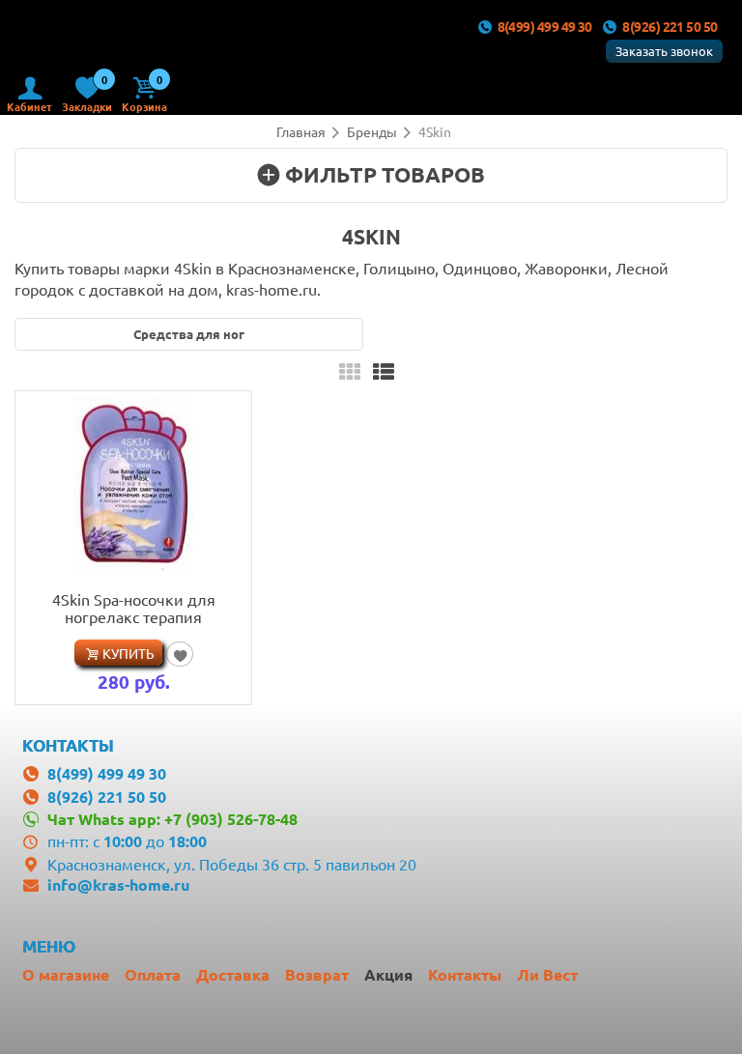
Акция (388, 974)
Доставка (233, 974)
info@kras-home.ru (118, 884)
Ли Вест (547, 974)
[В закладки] (179, 654)
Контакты (464, 974)
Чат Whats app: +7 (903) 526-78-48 (172, 819)
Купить (128, 653)
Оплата (153, 974)
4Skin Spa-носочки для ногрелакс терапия (133, 607)
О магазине (65, 974)
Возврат (317, 974)
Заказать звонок (664, 51)
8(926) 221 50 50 (669, 26)
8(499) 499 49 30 (545, 26)
